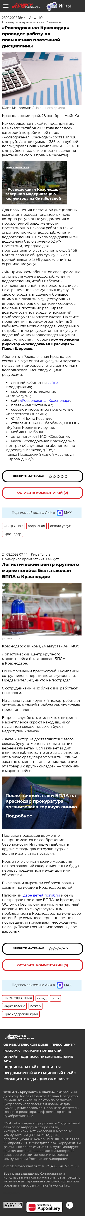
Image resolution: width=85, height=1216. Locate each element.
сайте (53, 383)
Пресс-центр (63, 1045)
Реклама (11, 1051)
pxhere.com (11, 638)
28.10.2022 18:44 (14, 18)
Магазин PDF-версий (42, 1051)
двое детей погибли (41, 895)
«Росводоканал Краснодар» (45, 401)
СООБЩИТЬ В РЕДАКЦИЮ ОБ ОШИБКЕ (36, 1079)
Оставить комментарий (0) (42, 493)
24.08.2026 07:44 (14, 554)
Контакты (51, 1067)
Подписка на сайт (20, 1067)
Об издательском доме (25, 1045)
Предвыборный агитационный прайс (39, 1073)
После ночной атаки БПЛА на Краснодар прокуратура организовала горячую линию (41, 801)
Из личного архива (49, 108)
